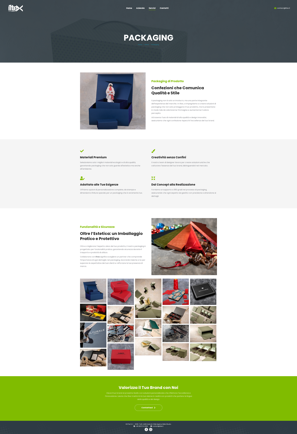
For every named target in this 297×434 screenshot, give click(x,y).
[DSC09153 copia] (121, 315)
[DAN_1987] (121, 356)
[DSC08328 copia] (176, 333)
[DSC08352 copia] (121, 333)
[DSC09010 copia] (203, 352)
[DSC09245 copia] (148, 328)
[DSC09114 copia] (176, 315)
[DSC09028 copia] (176, 352)
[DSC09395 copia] (93, 312)
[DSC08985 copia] (148, 298)
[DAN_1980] (121, 292)
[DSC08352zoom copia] (93, 335)
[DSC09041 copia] (203, 333)
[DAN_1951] (93, 291)
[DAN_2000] (176, 292)
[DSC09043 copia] (148, 346)
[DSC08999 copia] (203, 315)
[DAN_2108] (203, 292)
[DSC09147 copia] (93, 357)
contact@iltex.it (283, 8)
